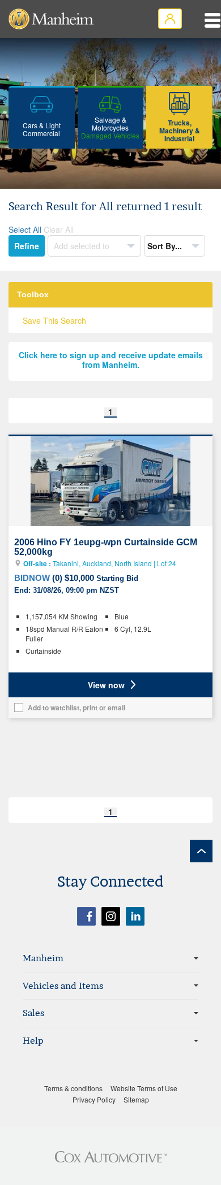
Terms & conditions (73, 1088)
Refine (26, 245)
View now (106, 685)
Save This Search (54, 320)
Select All (24, 229)
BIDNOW (32, 578)
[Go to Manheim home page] (51, 18)
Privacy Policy (94, 1099)
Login (170, 18)
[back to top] (201, 851)
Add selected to (83, 245)
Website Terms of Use (143, 1088)
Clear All (59, 229)
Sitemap (136, 1099)
